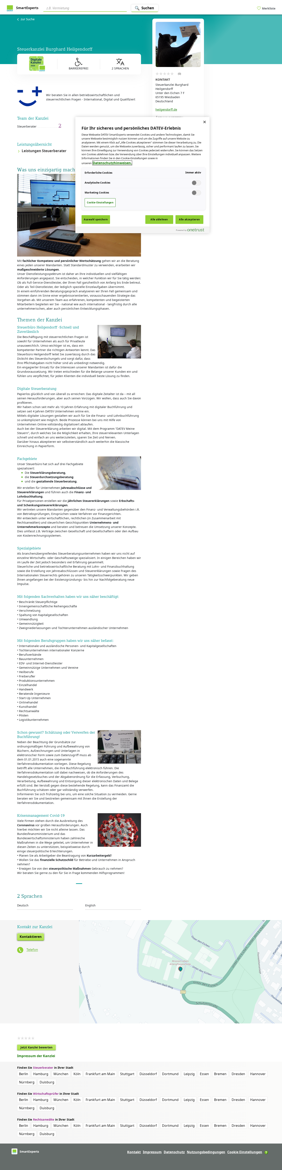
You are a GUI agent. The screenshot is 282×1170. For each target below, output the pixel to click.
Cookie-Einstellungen (100, 202)
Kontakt (134, 1152)
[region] (142, 175)
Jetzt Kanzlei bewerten (38, 1047)
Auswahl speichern (96, 219)
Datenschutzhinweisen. (112, 163)
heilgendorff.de (166, 109)
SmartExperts (26, 8)
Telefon (32, 950)
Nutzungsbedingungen (206, 1152)
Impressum (152, 1152)
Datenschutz (174, 1152)
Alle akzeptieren (189, 219)
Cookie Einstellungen (244, 1152)
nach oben (272, 1140)
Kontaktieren (31, 936)
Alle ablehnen (159, 219)
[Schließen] (204, 122)
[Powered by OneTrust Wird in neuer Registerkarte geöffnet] (191, 230)
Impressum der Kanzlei (36, 1056)
